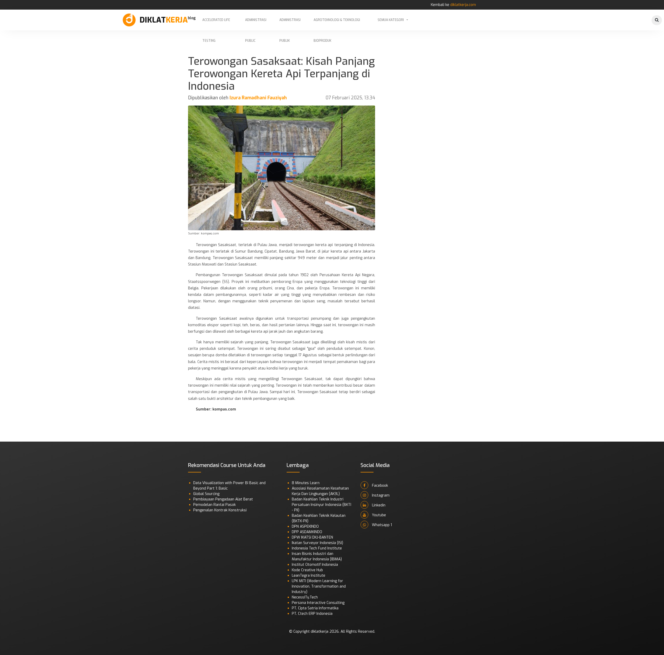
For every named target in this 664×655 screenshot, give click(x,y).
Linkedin (378, 505)
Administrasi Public (255, 24)
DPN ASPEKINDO (305, 526)
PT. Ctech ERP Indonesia (312, 613)
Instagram (380, 495)
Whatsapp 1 (381, 524)
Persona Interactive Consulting (318, 602)
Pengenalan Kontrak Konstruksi (220, 510)
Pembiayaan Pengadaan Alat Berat (223, 499)
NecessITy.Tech (305, 597)
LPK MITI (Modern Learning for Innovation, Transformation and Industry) (319, 586)
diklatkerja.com (463, 4)
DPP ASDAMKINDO (307, 531)
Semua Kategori (391, 20)
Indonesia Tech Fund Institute (317, 548)
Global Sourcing (206, 493)
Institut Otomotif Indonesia (315, 564)
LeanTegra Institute (308, 575)
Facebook (379, 485)
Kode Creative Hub (307, 570)
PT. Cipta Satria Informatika (315, 608)
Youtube (378, 515)
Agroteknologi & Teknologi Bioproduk (337, 24)
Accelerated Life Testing (216, 24)
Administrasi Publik (290, 24)
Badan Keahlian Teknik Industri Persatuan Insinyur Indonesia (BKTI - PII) (321, 505)
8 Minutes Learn (306, 482)
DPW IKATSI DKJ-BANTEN (312, 537)
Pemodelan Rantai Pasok (214, 504)
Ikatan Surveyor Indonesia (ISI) (317, 542)
